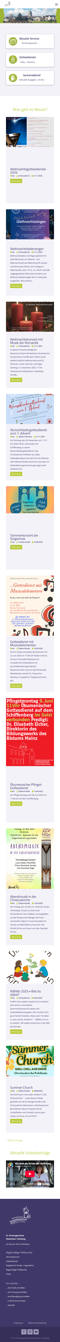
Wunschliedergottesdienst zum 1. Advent (28, 431)
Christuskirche (24, 175)
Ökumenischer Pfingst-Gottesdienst (26, 786)
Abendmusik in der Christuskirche (23, 898)
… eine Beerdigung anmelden (18, 1296)
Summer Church (21, 1087)
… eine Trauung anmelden (16, 1292)
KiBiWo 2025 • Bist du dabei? (25, 993)
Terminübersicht (12, 1256)
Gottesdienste (12, 1261)
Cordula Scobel (24, 542)
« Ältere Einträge (14, 1140)
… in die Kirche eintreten (16, 1300)
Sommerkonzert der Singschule (24, 537)
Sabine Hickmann (25, 436)
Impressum (18, 1322)
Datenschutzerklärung (37, 1322)
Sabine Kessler (24, 648)
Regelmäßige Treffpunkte (16, 1269)
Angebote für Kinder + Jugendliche (20, 1265)
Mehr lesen (16, 180)
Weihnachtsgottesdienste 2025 (28, 170)
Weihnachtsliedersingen (27, 248)
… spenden (10, 1305)
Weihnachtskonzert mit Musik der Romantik (26, 341)
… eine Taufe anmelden (15, 1287)
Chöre (8, 1274)
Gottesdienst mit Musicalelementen (23, 643)
